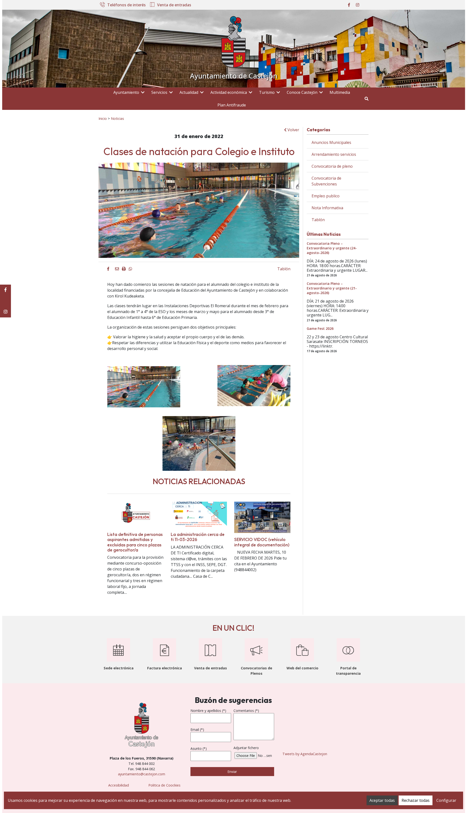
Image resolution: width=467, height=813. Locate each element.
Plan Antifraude (231, 105)
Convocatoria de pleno (332, 166)
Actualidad (189, 92)
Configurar (446, 800)
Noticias (117, 118)
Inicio (103, 118)
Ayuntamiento (126, 92)
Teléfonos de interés (126, 5)
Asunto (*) (198, 748)
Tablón (283, 268)
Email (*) (197, 729)
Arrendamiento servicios (334, 154)
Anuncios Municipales (331, 142)
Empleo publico (326, 196)
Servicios (159, 92)
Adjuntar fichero (246, 747)
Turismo (267, 92)
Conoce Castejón (302, 92)
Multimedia (340, 92)
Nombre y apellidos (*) (208, 710)
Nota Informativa (327, 207)
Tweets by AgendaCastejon (304, 754)
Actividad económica (228, 92)
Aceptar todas (382, 800)
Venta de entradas (174, 5)
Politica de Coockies (164, 785)
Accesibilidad (118, 785)
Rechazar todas (416, 800)
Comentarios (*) (246, 710)
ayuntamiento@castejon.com (141, 774)
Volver (293, 129)
